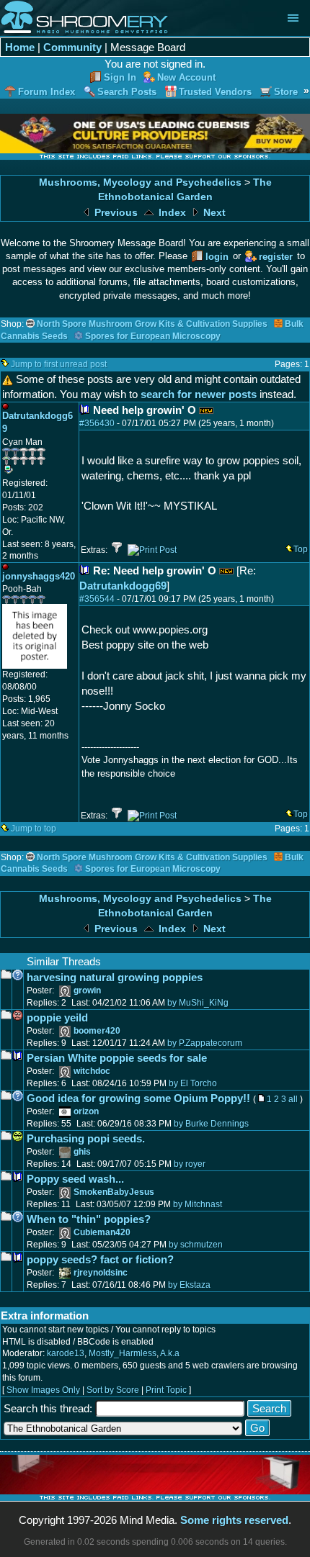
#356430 (97, 423)
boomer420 (97, 1031)
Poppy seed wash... (75, 1179)
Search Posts (126, 91)
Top (300, 549)
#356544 (97, 599)
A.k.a (170, 1353)
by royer (189, 1164)
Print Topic (166, 1390)
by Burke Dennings (211, 1124)
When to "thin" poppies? (89, 1219)
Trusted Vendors (215, 91)
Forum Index (46, 91)
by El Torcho (193, 1083)
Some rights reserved (234, 1520)
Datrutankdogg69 (123, 585)
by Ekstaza (189, 1285)
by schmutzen (196, 1245)
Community (72, 47)
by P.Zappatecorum (204, 1043)
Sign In (120, 77)
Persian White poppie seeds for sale (117, 1058)
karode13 (65, 1353)
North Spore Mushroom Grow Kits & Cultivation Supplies (152, 324)
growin (87, 990)
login (217, 256)
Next (213, 212)
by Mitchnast (197, 1204)
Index (171, 212)
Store (286, 91)
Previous (115, 212)
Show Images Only (43, 1390)
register (276, 256)
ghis (82, 1152)
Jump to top (33, 828)
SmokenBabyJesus (114, 1192)
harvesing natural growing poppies (115, 977)
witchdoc (92, 1071)
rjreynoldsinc (101, 1273)
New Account (186, 77)
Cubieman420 (102, 1232)
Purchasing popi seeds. (86, 1138)
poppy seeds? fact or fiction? (100, 1259)
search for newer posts (199, 394)
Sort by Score (113, 1390)
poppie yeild (57, 1017)
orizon (86, 1111)
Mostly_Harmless (122, 1353)
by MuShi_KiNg (198, 1003)
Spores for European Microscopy (153, 336)
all (293, 1099)
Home (20, 47)
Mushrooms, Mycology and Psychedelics (140, 182)
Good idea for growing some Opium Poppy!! (138, 1098)
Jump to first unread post (59, 364)
